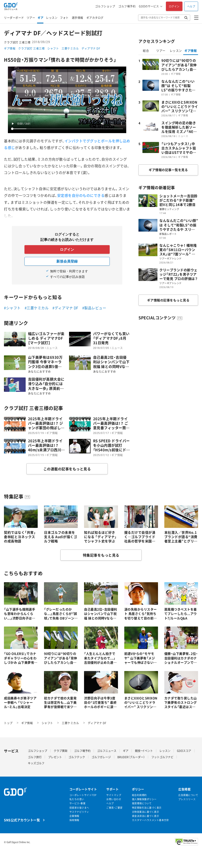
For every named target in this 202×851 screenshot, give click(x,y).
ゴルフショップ (105, 6)
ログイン (174, 6)
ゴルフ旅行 (35, 757)
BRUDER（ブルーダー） (131, 757)
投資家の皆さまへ (79, 808)
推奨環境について (142, 803)
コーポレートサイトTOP (83, 795)
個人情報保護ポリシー (144, 799)
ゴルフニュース (106, 751)
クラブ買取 (60, 751)
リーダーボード (14, 17)
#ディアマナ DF (65, 307)
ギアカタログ (95, 17)
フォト (64, 17)
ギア (40, 17)
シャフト (53, 48)
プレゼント (55, 757)
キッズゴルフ (36, 763)
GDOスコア (184, 751)
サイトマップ (113, 795)
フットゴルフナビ (162, 757)
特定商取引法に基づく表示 (147, 808)
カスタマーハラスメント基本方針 (150, 820)
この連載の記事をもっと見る (67, 469)
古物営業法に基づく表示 (145, 812)
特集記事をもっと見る (101, 555)
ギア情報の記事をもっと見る (168, 300)
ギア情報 (9, 48)
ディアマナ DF (90, 48)
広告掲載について (188, 795)
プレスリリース (187, 799)
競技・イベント (144, 751)
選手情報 (77, 17)
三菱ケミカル (70, 48)
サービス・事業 (77, 803)
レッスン (51, 17)
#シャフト (12, 307)
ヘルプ (191, 6)
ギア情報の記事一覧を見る (168, 169)
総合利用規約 (139, 795)
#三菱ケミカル (37, 307)
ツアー (31, 17)
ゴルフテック (76, 757)
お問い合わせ (113, 799)
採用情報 (74, 820)
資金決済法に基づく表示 (145, 816)
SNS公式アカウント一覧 (22, 819)
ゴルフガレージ (101, 757)
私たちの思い (76, 799)
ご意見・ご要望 (114, 808)
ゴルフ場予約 (127, 6)
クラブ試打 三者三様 (31, 48)
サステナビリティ (79, 812)
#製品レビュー (94, 307)
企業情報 (74, 816)
